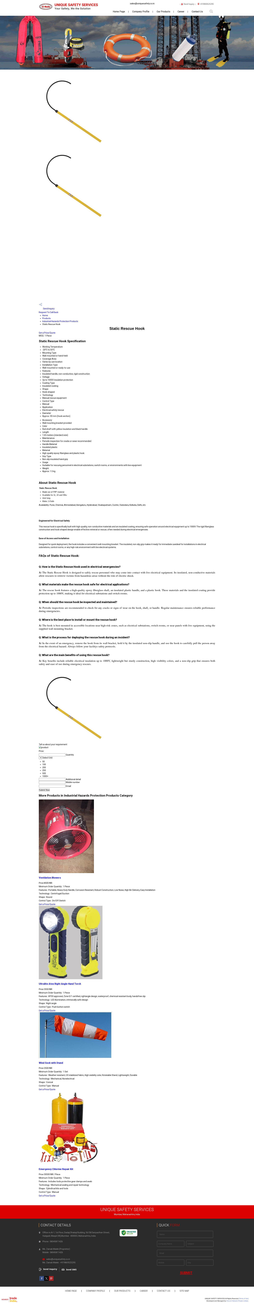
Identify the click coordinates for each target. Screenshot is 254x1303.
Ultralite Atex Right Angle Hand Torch (60, 983)
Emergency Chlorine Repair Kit (56, 1169)
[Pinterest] (51, 1280)
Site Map (184, 1291)
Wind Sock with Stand (51, 1062)
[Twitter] (46, 1280)
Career (181, 11)
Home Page (119, 11)
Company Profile (140, 11)
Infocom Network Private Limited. (237, 1301)
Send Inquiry (49, 308)
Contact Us (197, 11)
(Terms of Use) (244, 1298)
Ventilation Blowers (50, 877)
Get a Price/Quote (47, 333)
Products (46, 318)
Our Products (163, 11)
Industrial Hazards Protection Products (60, 321)
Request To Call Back (48, 312)
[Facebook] (41, 1280)
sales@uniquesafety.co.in (142, 3)
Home (45, 315)
